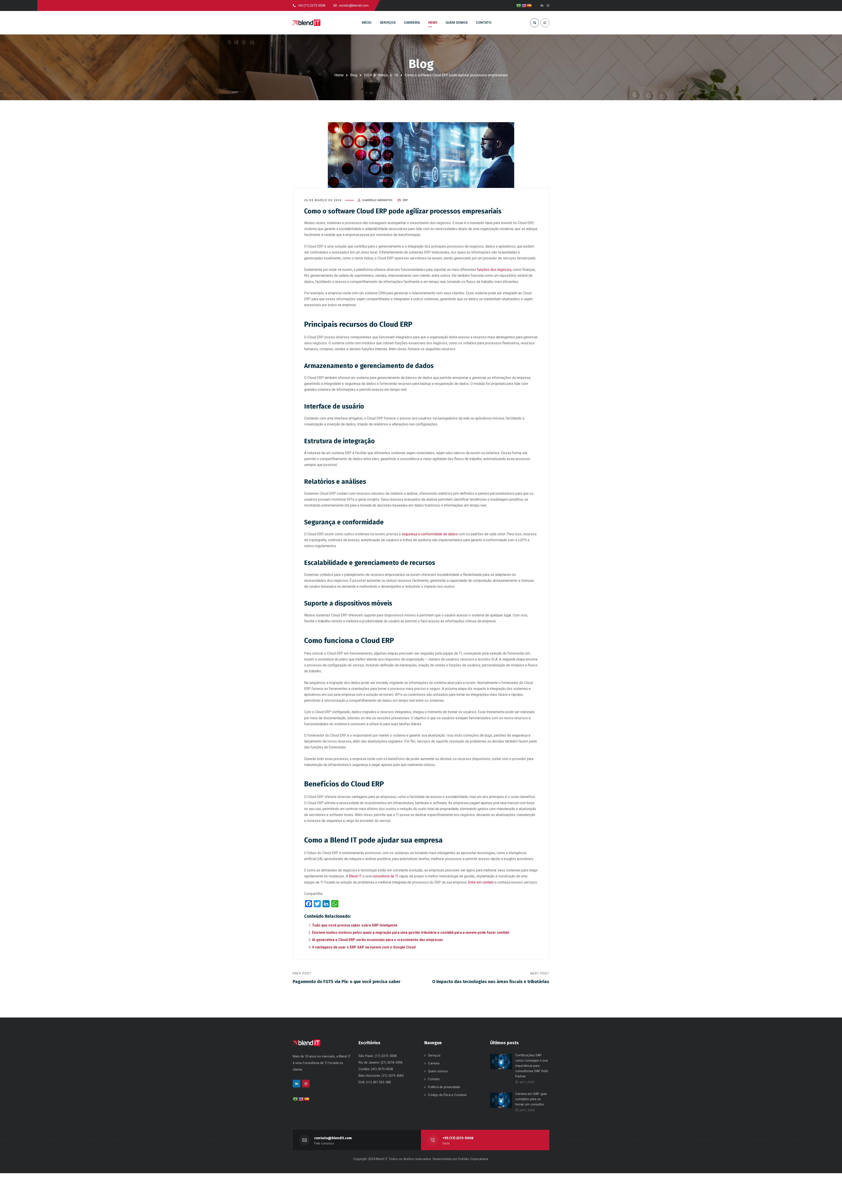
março (383, 75)
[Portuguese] (518, 6)
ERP (405, 200)
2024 (368, 75)
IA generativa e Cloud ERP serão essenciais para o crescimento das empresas (377, 940)
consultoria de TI (385, 876)
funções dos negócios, (494, 270)
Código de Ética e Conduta (447, 1095)
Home (339, 75)
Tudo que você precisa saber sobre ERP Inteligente (355, 925)
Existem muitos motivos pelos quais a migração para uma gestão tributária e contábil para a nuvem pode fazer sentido (410, 932)
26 (396, 75)
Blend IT (355, 876)
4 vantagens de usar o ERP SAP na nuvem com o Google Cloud (364, 947)
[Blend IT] (306, 23)
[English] (524, 6)
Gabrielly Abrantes (377, 200)
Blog (353, 75)
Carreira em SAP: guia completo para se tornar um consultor (531, 1099)
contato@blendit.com (333, 1138)
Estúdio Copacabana (473, 1159)
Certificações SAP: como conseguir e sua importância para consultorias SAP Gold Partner (531, 1065)
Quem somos (438, 1071)
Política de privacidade (444, 1087)
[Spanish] (529, 6)
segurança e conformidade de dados (429, 534)
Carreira (433, 1063)
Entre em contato (481, 882)
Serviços (434, 1055)
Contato (434, 1079)
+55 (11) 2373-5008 (457, 1138)
